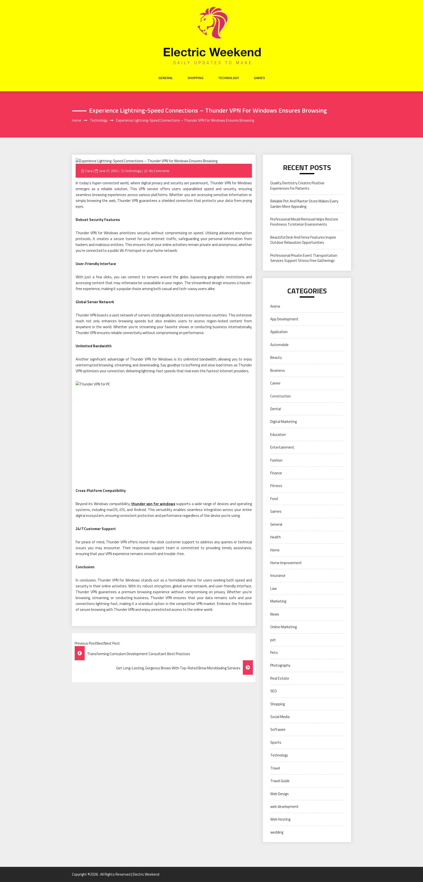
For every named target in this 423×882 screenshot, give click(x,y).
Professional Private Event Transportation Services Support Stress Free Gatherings (303, 258)
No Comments (159, 170)
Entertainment (282, 447)
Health (275, 537)
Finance (276, 473)
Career (275, 383)
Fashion (276, 460)
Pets (274, 652)
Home (275, 550)
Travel (275, 768)
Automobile (279, 345)
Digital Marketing (283, 421)
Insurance (277, 575)
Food (274, 498)
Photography (280, 665)
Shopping (195, 77)
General (165, 77)
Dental (275, 409)
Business (277, 370)
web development (284, 806)
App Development (284, 319)
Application (279, 332)
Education (278, 434)
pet (273, 640)
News (274, 614)
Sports (275, 742)
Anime (275, 306)
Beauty (276, 357)
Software (277, 729)
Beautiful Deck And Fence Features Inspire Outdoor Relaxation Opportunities (303, 239)
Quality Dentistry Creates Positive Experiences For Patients (297, 185)
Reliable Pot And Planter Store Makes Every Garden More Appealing (304, 203)
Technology (228, 77)
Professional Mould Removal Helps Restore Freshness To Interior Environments (304, 221)
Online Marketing (283, 627)
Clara (88, 170)
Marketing (278, 601)
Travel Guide (280, 781)
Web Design (279, 794)
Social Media (280, 717)
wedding (276, 832)
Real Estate (279, 678)
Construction (280, 396)
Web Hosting (280, 819)
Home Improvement (286, 563)
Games (259, 77)
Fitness (276, 485)
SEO (273, 691)
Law (273, 588)
